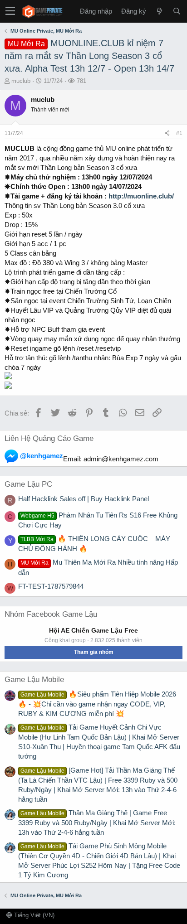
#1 (179, 133)
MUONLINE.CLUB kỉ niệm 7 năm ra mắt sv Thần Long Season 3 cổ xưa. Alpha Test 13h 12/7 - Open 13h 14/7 (89, 55)
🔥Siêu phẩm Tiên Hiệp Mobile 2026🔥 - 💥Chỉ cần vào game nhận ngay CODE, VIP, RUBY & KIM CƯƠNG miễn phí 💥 (97, 703)
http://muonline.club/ (141, 196)
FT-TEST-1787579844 (51, 586)
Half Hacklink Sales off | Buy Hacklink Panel (83, 499)
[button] (10, 11)
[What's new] (159, 11)
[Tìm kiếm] (176, 11)
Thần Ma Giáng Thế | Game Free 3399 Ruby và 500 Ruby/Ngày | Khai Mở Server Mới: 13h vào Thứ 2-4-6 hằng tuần (97, 822)
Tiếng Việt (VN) (33, 915)
